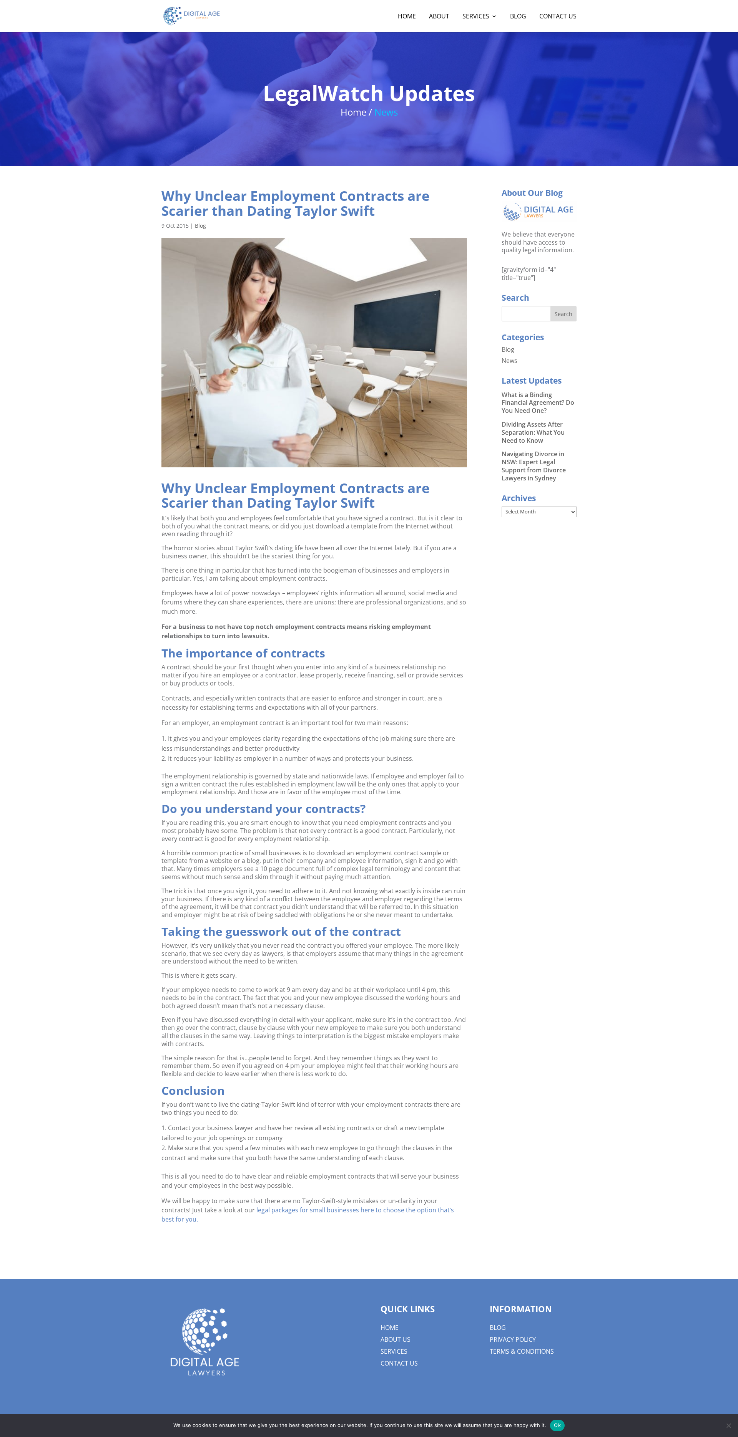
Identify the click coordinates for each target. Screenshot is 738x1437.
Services (394, 1351)
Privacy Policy (513, 1339)
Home (390, 1327)
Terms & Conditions (522, 1351)
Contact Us (399, 1363)
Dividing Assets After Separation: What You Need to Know (533, 432)
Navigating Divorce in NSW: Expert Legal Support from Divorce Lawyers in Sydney (534, 466)
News (509, 360)
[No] (728, 1425)
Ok (557, 1425)
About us (396, 1339)
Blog (200, 225)
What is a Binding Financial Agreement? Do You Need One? (538, 403)
